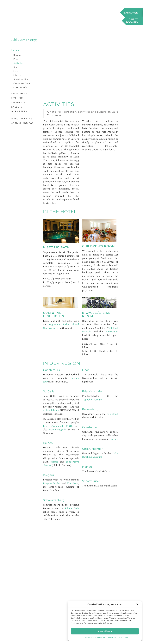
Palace (46, 426)
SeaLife (114, 439)
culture (54, 461)
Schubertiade (72, 508)
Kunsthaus (72, 483)
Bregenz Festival (52, 483)
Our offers (19, 111)
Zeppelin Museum (92, 399)
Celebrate (18, 102)
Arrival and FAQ (22, 123)
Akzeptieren (105, 631)
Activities (18, 63)
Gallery (16, 107)
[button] (137, 604)
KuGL (69, 426)
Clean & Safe (20, 87)
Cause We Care (21, 83)
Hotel (15, 50)
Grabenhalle (58, 426)
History (17, 75)
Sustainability (20, 79)
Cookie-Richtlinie (89, 637)
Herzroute (111, 331)
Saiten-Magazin (57, 429)
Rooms (17, 55)
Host (15, 71)
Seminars (17, 98)
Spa (15, 67)
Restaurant (19, 93)
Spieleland (112, 414)
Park (15, 59)
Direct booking (21, 119)
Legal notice (123, 637)
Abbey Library (51, 410)
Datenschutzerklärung (106, 637)
